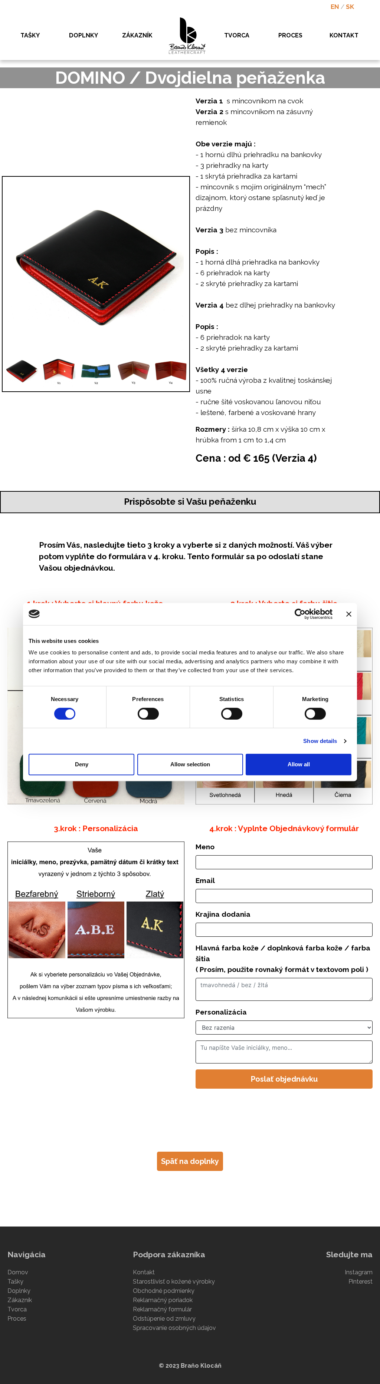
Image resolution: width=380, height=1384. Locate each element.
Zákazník (19, 1300)
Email (205, 880)
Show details (320, 741)
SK (350, 6)
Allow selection (190, 764)
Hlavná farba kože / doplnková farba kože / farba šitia (283, 958)
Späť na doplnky (190, 1161)
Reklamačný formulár (162, 1309)
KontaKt (344, 35)
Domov (17, 1272)
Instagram (359, 1272)
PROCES (290, 35)
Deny (81, 764)
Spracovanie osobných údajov (174, 1327)
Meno (205, 847)
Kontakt (144, 1272)
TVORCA (236, 35)
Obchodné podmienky (163, 1290)
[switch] (148, 714)
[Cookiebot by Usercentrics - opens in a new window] (300, 614)
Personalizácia (221, 1012)
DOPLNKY (83, 35)
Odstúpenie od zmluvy (164, 1318)
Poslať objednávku (284, 1079)
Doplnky (18, 1290)
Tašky (15, 1281)
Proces (16, 1318)
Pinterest (360, 1281)
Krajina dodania (223, 914)
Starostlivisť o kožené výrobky (174, 1281)
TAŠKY (30, 35)
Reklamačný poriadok (163, 1300)
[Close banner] (348, 614)
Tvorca (17, 1309)
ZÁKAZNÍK (137, 35)
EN (335, 6)
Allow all (299, 764)
